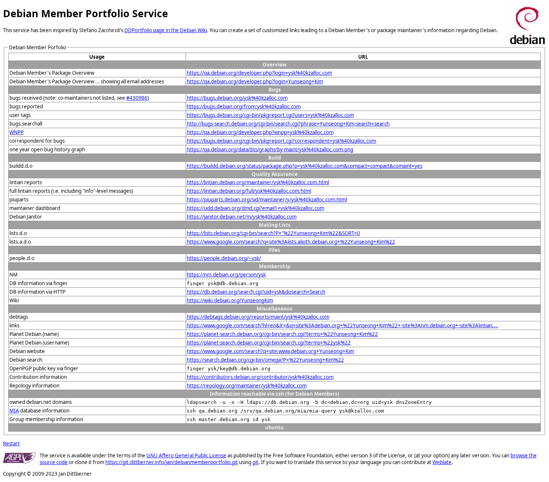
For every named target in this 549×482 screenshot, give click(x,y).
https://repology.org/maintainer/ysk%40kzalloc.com (247, 385)
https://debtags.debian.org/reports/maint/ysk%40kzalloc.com (258, 316)
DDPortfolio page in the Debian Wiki (165, 30)
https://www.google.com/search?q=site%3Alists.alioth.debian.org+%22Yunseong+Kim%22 (291, 241)
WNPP (16, 132)
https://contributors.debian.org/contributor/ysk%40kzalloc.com (260, 377)
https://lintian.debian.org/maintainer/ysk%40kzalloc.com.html (258, 182)
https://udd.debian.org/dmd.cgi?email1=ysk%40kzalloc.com (255, 208)
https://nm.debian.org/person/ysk (226, 274)
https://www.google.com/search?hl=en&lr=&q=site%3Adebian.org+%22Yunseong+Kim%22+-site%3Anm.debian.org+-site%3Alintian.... (342, 325)
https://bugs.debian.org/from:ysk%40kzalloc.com (244, 106)
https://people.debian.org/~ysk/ (224, 258)
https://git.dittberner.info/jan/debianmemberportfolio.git (171, 462)
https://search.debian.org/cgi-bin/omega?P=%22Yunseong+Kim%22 (265, 359)
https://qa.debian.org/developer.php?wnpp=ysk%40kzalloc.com (260, 132)
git (255, 462)
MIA (14, 410)
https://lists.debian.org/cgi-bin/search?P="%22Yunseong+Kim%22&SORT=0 (273, 233)
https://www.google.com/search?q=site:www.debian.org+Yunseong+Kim (270, 351)
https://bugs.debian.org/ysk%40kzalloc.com (237, 98)
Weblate (442, 462)
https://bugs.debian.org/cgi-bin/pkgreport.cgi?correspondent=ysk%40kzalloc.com (281, 141)
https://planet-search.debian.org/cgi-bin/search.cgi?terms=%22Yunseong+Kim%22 (282, 334)
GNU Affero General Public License (186, 455)
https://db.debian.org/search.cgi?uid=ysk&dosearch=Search (256, 291)
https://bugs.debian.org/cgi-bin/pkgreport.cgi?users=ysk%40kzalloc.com (270, 115)
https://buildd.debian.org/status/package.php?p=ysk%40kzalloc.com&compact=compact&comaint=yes (304, 166)
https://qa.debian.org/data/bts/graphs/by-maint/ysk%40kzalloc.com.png (270, 149)
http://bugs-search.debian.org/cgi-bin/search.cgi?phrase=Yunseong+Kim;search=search (288, 123)
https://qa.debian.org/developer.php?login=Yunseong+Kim (255, 81)
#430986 (137, 98)
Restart (11, 443)
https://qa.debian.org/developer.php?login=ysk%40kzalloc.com (259, 72)
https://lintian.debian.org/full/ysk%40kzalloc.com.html (249, 191)
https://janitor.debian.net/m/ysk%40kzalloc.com (242, 216)
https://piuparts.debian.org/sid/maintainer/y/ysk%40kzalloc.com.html (267, 199)
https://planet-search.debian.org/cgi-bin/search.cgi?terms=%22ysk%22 (269, 342)
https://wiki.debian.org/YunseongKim (230, 300)
